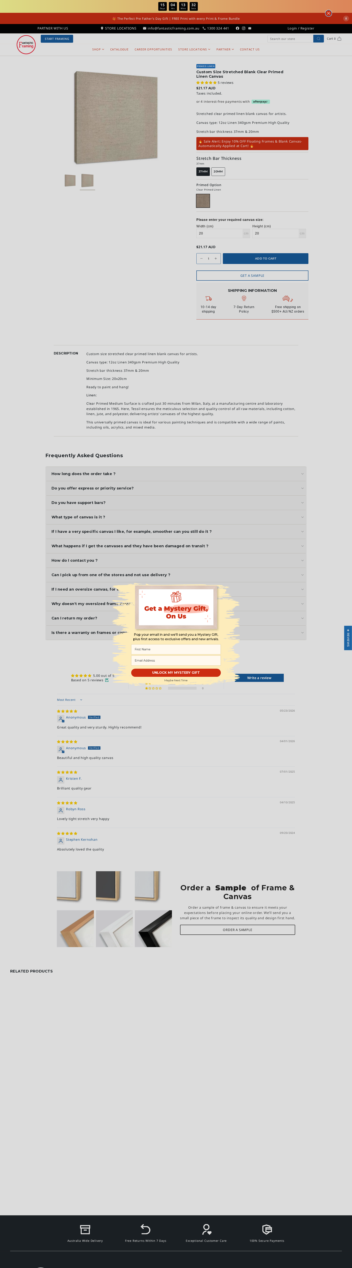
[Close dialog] (329, 13)
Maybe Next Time (176, 680)
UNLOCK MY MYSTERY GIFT (176, 673)
